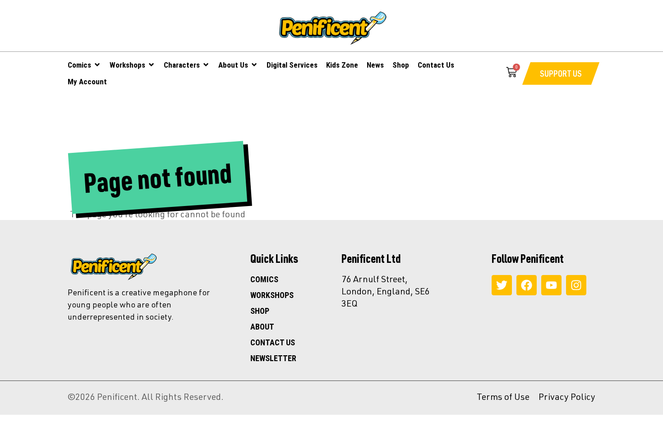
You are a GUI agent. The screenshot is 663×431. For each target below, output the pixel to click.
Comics (264, 279)
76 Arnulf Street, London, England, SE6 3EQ (385, 291)
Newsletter (273, 358)
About (262, 326)
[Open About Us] (254, 65)
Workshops (272, 295)
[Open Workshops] (151, 65)
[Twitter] (502, 285)
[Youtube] (551, 285)
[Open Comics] (97, 65)
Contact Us (272, 342)
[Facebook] (526, 285)
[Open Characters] (206, 65)
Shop (259, 311)
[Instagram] (576, 285)
